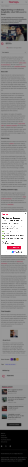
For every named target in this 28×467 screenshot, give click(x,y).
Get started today (14, 248)
